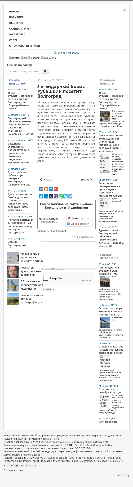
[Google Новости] (78, 223)
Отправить (48, 289)
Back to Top (123, 475)
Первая (14, 11)
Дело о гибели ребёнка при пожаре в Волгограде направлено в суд (19, 176)
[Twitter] (41, 196)
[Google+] (56, 189)
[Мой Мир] (51, 189)
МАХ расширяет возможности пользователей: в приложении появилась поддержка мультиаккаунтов (20, 151)
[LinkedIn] (46, 196)
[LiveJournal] (51, 196)
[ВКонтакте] (41, 189)
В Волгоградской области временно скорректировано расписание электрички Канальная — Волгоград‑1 (20, 124)
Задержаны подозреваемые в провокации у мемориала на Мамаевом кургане (111, 200)
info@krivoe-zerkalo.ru (23, 465)
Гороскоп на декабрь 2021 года (111, 399)
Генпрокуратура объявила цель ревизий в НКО (110, 281)
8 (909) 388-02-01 (37, 457)
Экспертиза (17, 34)
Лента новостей (17, 82)
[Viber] (56, 196)
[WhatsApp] (61, 196)
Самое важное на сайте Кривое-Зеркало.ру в (66, 206)
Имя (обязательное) (83, 236)
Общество (16, 23)
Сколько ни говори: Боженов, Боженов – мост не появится (111, 321)
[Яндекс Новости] (78, 218)
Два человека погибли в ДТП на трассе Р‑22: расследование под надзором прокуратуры (20, 224)
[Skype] (65, 196)
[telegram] (70, 196)
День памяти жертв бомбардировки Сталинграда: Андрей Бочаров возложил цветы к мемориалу (20, 201)
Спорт (13, 40)
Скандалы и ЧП (19, 28)
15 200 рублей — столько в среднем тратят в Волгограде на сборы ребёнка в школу (20, 99)
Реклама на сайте (13, 470)
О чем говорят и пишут (25, 45)
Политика (16, 17)
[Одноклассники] (46, 189)
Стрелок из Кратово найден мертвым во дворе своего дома (111, 361)
